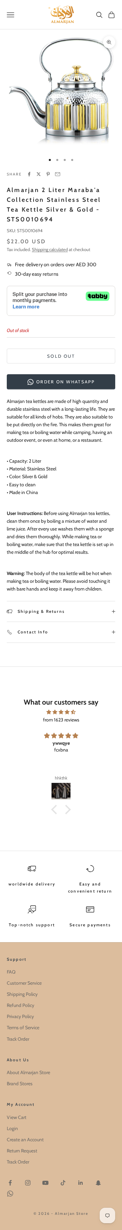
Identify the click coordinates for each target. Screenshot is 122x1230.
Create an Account (25, 1140)
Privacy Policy (20, 1016)
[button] (56, 809)
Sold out (61, 356)
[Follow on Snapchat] (98, 1182)
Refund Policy (20, 1005)
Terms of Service (23, 1027)
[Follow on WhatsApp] (10, 1193)
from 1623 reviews (61, 720)
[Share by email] (57, 174)
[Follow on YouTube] (45, 1182)
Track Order (18, 1039)
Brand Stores (20, 1084)
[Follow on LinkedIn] (80, 1182)
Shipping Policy (22, 994)
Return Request (22, 1151)
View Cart (16, 1117)
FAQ (11, 972)
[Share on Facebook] (29, 174)
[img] (61, 712)
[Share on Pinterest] (48, 174)
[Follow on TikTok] (63, 1182)
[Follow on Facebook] (10, 1182)
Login (12, 1128)
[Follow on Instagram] (27, 1182)
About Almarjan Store (28, 1072)
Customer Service (24, 983)
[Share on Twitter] (38, 174)
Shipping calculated (50, 249)
